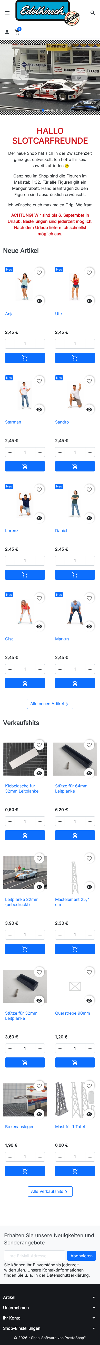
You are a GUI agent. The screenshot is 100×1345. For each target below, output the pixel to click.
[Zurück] (20, 77)
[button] (93, 13)
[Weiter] (79, 77)
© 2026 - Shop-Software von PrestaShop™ (50, 1337)
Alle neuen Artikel (50, 704)
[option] (50, 77)
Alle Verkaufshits (50, 1192)
